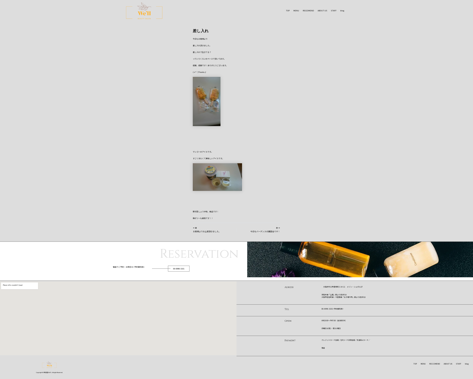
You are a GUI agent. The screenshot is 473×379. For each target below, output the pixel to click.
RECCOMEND (308, 10)
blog (342, 10)
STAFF (334, 10)
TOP (288, 10)
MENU (296, 10)
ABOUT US (322, 10)
